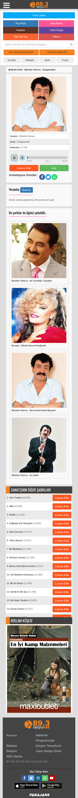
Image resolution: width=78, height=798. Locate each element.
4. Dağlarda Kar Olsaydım (24, 523)
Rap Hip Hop (20, 36)
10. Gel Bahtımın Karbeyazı (24, 574)
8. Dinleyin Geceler (21, 557)
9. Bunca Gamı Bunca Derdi (25, 566)
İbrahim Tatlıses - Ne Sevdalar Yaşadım (32, 281)
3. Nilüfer (16, 515)
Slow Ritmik (56, 23)
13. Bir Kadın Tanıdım (22, 600)
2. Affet (14, 506)
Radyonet (11, 735)
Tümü (65, 60)
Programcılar (45, 740)
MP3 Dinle (10, 761)
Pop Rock (21, 23)
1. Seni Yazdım (18, 497)
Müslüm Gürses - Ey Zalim (25, 475)
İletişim (11, 751)
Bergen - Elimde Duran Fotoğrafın (29, 345)
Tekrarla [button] (47, 161)
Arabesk (20, 30)
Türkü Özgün (56, 30)
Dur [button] (22, 157)
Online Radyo (31, 761)
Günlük (12, 60)
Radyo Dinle (42, 761)
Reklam (11, 746)
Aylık (47, 60)
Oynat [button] (14, 157)
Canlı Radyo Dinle (48, 751)
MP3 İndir (20, 761)
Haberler (42, 735)
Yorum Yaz (26, 189)
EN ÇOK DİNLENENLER (21, 52)
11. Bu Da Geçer (19, 583)
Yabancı (56, 36)
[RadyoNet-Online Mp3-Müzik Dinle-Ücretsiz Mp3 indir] (39, 5)
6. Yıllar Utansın (19, 540)
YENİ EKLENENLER (57, 52)
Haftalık (29, 60)
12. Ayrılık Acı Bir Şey (21, 592)
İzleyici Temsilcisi (48, 746)
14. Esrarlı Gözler (20, 609)
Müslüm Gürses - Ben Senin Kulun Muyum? (34, 410)
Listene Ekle (24, 168)
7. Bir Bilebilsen (19, 549)
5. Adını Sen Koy (19, 532)
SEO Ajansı (14, 756)
